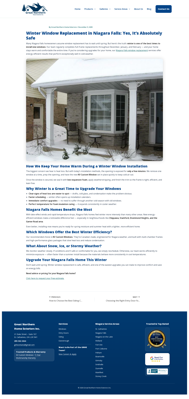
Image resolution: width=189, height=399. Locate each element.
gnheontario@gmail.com (24, 345)
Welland (98, 341)
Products (88, 9)
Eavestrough (64, 341)
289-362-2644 (20, 341)
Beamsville (99, 356)
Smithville (99, 364)
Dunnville (99, 368)
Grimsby (98, 360)
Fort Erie (98, 344)
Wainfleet (99, 372)
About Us (138, 9)
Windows (62, 329)
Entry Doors (64, 333)
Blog (149, 9)
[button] (94, 9)
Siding (61, 337)
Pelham (98, 352)
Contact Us (163, 9)
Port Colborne (101, 348)
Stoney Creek (100, 376)
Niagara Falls (100, 333)
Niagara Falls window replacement (132, 50)
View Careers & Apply (67, 354)
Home (77, 9)
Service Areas (121, 9)
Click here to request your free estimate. (45, 278)
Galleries (104, 9)
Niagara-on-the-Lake (104, 337)
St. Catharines (101, 329)
